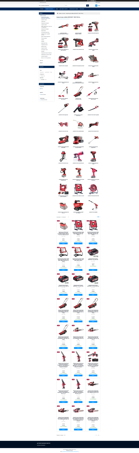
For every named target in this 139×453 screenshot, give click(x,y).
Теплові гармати (44, 38)
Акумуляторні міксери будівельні (93, 147)
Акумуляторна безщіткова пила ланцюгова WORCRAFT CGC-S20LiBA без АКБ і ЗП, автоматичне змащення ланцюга (78, 419)
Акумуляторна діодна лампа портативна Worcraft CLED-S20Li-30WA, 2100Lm (78, 259)
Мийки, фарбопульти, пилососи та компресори (46, 27)
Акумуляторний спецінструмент (78, 33)
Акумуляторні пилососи (63, 163)
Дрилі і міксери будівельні (45, 36)
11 (98, 435)
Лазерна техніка (44, 19)
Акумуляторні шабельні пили (78, 65)
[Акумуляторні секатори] (63, 124)
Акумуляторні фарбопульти (78, 163)
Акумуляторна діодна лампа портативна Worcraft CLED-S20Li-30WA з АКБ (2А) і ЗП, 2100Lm (63, 260)
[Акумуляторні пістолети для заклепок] (93, 172)
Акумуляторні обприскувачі (78, 131)
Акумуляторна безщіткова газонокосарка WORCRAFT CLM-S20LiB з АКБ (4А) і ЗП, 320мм (78, 311)
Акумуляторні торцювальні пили (63, 82)
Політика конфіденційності (75, 451)
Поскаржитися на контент (66, 451)
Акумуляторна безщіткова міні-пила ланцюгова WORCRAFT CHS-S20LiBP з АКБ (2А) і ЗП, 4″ (78, 392)
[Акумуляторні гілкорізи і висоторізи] (93, 91)
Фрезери (42, 51)
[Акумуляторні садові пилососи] (78, 108)
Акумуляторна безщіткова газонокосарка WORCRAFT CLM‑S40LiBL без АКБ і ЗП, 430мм (93, 311)
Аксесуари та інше (44, 49)
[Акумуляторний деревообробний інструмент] (78, 75)
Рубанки (42, 41)
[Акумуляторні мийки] (93, 205)
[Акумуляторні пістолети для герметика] (78, 172)
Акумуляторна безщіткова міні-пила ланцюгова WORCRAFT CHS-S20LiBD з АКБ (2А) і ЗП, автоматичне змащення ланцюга (78, 365)
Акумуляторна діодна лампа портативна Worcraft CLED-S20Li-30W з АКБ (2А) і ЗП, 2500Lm (93, 233)
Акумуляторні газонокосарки (78, 99)
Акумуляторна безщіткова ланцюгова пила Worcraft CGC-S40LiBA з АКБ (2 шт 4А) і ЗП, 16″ (93, 338)
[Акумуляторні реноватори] (93, 124)
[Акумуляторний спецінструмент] (78, 26)
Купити (63, 243)
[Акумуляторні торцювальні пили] (63, 75)
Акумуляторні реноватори (93, 131)
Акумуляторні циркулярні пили (93, 66)
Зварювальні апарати (45, 23)
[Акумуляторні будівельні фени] (93, 156)
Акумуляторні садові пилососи (78, 115)
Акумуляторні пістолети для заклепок (93, 180)
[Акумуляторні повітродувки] (93, 108)
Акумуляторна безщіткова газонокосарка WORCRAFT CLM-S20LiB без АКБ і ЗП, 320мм (63, 311)
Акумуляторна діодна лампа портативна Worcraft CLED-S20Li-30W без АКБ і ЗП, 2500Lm (78, 233)
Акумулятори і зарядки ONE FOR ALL (63, 212)
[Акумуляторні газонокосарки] (78, 91)
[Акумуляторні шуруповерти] (93, 26)
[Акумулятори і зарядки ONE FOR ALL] (63, 205)
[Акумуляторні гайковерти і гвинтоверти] (63, 42)
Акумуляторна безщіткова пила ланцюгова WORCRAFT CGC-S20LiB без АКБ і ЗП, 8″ (93, 391)
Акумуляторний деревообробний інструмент (78, 82)
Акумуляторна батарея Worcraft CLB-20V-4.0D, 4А (63, 286)
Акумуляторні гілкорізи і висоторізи (93, 99)
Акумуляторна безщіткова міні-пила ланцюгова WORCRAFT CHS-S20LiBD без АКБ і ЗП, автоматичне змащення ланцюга (63, 365)
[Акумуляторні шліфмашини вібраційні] (63, 140)
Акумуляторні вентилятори (93, 195)
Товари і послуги (43, 15)
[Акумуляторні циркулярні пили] (93, 59)
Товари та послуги (62, 13)
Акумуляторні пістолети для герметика (78, 180)
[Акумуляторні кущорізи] (63, 108)
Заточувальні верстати (45, 32)
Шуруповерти (43, 30)
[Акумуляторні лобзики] (63, 59)
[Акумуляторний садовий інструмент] (78, 205)
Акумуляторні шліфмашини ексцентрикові (78, 147)
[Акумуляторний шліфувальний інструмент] (63, 26)
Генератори (43, 21)
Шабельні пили (43, 46)
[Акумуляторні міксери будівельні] (93, 140)
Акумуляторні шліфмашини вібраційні (63, 147)
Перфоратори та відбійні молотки (45, 34)
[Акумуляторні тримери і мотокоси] (63, 91)
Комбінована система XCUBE (46, 54)
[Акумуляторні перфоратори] (78, 42)
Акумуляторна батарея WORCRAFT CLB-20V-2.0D (93, 259)
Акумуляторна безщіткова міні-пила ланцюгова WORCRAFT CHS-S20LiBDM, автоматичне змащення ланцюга (93, 365)
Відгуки (41, 62)
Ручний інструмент (44, 56)
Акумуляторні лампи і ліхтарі (78, 195)
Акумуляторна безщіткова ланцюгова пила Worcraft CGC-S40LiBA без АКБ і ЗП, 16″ (78, 338)
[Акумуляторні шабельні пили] (78, 59)
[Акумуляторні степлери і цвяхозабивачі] (63, 189)
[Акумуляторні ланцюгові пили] (93, 75)
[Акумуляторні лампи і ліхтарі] (78, 189)
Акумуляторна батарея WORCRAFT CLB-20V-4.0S (78, 286)
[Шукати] (87, 6)
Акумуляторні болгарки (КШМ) (93, 50)
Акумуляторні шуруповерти (93, 33)
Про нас (41, 60)
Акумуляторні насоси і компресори (63, 180)
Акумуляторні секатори (63, 131)
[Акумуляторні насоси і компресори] (63, 172)
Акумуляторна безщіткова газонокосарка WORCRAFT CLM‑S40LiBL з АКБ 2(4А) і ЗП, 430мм (63, 338)
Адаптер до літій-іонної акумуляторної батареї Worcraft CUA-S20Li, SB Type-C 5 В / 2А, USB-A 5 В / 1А (63, 233)
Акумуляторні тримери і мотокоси (63, 99)
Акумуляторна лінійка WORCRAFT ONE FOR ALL (45, 18)
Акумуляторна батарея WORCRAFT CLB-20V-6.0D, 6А (93, 286)
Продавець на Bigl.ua (69, 450)
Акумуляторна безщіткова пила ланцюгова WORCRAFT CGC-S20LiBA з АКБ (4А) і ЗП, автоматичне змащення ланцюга (93, 419)
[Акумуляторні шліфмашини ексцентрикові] (78, 140)
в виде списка (99, 217)
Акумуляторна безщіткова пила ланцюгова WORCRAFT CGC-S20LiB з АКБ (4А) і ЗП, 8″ (63, 418)
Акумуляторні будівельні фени (93, 163)
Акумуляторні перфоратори (78, 49)
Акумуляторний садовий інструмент (78, 212)
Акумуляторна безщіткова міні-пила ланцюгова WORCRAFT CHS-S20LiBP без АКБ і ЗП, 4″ (63, 392)
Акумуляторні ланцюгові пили (93, 82)
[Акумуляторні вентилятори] (93, 189)
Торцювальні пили (44, 44)
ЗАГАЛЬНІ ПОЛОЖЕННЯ (41, 445)
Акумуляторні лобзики (63, 65)
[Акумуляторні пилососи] (63, 156)
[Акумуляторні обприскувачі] (78, 124)
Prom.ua (74, 449)
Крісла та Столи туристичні (46, 57)
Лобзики (42, 39)
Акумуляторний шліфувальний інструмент (63, 33)
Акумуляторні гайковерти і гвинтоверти (63, 50)
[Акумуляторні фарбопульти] (78, 156)
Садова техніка (44, 24)
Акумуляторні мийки (93, 212)
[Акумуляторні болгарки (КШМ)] (93, 42)
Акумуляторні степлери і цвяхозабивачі (63, 196)
